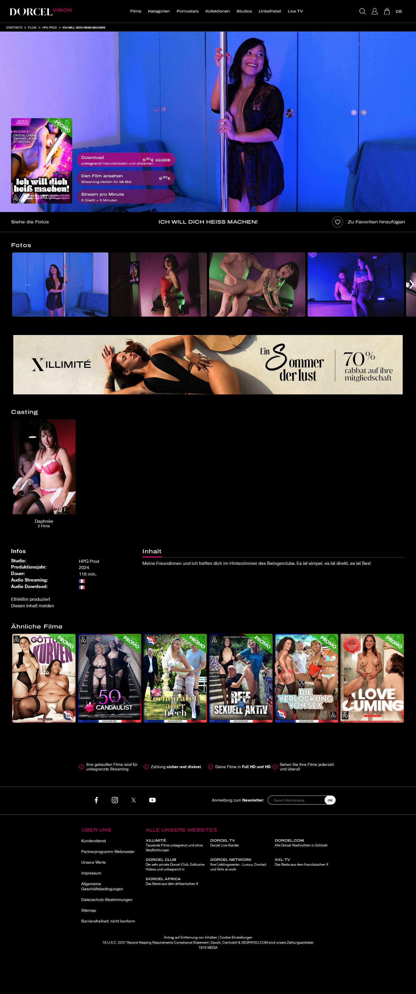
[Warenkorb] (387, 11)
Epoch (216, 943)
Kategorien (159, 11)
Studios (244, 11)
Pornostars (188, 11)
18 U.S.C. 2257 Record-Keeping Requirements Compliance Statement (155, 943)
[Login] (375, 11)
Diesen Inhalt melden (32, 605)
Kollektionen (217, 11)
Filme (135, 11)
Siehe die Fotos (30, 222)
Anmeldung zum (238, 800)
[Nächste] (411, 284)
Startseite (14, 27)
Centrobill (229, 943)
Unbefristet (270, 11)
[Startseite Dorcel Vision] (40, 11)
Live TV (295, 11)
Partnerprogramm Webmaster (108, 851)
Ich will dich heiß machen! (84, 27)
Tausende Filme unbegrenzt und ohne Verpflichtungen (174, 845)
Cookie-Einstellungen (236, 937)
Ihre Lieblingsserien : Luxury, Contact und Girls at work (238, 864)
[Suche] (363, 11)
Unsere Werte (93, 862)
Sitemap (88, 910)
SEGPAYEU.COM (254, 943)
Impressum (91, 873)
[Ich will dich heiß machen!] (41, 161)
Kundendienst (93, 841)
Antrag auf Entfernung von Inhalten (190, 937)
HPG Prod (49, 27)
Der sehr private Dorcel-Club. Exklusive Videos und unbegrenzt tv (175, 864)
